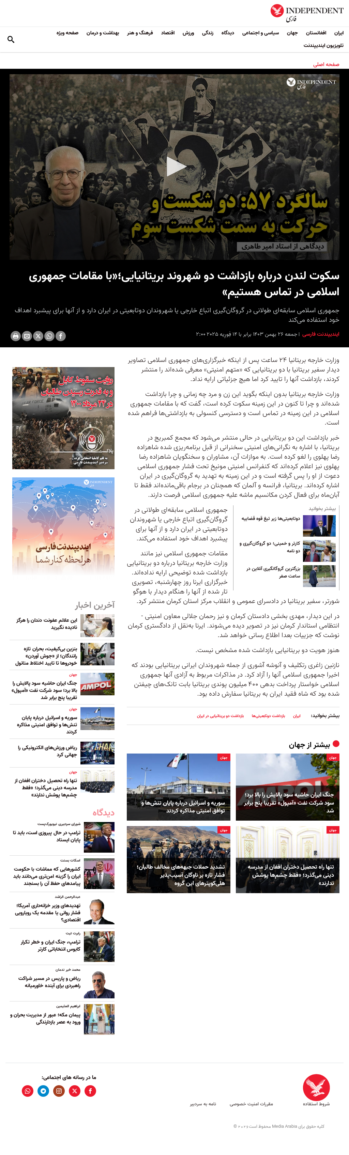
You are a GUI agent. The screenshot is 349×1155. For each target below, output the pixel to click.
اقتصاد (167, 33)
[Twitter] (38, 336)
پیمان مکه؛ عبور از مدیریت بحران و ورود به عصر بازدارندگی (45, 1018)
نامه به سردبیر (203, 1104)
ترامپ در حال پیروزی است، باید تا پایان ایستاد (46, 836)
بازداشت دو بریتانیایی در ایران (220, 716)
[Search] (11, 39)
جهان (292, 33)
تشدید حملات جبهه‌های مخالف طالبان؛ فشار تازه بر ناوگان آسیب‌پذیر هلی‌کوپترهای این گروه (181, 875)
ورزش (188, 33)
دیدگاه (228, 33)
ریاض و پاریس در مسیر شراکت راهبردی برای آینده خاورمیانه (49, 982)
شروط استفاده (316, 1104)
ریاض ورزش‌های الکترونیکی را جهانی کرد (47, 751)
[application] (174, 167)
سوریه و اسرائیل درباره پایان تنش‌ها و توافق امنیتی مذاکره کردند (183, 807)
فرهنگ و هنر (140, 33)
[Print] (16, 336)
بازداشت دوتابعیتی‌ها (268, 716)
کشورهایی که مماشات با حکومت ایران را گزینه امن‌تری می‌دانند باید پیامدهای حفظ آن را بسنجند (46, 876)
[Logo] (311, 84)
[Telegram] (43, 1091)
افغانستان (316, 33)
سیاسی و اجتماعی (260, 33)
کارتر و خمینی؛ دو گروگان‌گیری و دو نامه (270, 547)
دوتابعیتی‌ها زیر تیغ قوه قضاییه (271, 519)
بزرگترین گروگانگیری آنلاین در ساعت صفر (273, 572)
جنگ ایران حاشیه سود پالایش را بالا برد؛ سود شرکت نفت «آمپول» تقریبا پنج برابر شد (289, 803)
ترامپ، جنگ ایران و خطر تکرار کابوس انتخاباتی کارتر (50, 945)
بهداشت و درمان (103, 33)
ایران (339, 33)
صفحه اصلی (326, 64)
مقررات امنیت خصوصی (251, 1104)
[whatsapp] (27, 1091)
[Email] (27, 336)
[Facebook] (61, 336)
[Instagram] (59, 1091)
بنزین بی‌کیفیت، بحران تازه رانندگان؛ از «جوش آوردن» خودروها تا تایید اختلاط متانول (46, 656)
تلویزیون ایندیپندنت (324, 46)
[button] (174, 166)
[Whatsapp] (49, 336)
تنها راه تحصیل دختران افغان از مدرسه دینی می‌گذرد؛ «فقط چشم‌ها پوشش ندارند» (291, 875)
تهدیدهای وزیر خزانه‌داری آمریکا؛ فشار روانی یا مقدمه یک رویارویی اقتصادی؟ (47, 913)
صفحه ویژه (67, 33)
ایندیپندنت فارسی (320, 334)
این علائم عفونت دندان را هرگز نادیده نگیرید (46, 624)
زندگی (207, 33)
